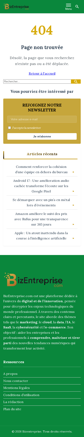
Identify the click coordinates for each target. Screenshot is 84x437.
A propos (10, 374)
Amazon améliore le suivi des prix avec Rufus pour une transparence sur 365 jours (41, 219)
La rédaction (13, 402)
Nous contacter (15, 381)
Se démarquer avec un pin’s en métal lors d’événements (41, 202)
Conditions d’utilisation (21, 395)
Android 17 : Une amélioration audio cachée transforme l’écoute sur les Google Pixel (41, 186)
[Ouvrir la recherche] (77, 6)
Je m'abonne (42, 136)
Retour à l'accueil (42, 73)
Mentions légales (16, 388)
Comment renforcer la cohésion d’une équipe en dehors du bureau (41, 169)
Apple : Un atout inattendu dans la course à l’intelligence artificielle (41, 235)
